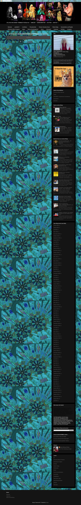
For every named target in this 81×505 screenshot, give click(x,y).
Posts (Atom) (30, 40)
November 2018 (57, 273)
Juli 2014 (55, 340)
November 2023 (57, 233)
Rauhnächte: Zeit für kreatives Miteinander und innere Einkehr (65, 197)
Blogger (47, 502)
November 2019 (57, 265)
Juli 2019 (55, 267)
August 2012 (56, 375)
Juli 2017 (55, 294)
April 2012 (56, 381)
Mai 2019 (55, 269)
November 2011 (57, 392)
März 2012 (56, 383)
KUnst (55, 470)
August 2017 (56, 292)
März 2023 (56, 244)
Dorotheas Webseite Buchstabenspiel (61, 438)
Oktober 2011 (56, 394)
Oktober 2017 (56, 287)
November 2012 (57, 369)
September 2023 (57, 237)
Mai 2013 (55, 361)
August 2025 (56, 227)
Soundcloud (56, 98)
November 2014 (57, 336)
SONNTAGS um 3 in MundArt (65, 108)
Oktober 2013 (56, 354)
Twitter (55, 94)
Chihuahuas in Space (58, 461)
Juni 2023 (56, 242)
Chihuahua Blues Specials (59, 92)
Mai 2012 (55, 379)
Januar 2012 (56, 388)
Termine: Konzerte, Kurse (44, 27)
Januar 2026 (56, 225)
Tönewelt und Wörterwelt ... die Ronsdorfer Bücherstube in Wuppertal (65, 141)
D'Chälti (55, 463)
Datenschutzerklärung (10, 497)
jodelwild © (17, 27)
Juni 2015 (56, 327)
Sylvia (23, 29)
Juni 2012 (56, 377)
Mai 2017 (55, 298)
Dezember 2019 (57, 263)
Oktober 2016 (56, 304)
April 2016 (56, 315)
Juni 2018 (56, 277)
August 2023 (56, 240)
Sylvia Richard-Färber (64, 447)
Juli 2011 (55, 400)
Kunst (42, 29)
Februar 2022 (56, 248)
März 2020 (56, 260)
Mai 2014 (55, 344)
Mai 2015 (55, 329)
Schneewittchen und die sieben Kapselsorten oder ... (65, 165)
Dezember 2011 (57, 390)
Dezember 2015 (57, 323)
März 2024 (56, 231)
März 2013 (56, 365)
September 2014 (57, 338)
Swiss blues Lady (57, 478)
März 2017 (56, 302)
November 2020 (57, 258)
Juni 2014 (56, 342)
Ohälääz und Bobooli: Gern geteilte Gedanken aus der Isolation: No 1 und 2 (66, 213)
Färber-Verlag (55, 27)
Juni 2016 (56, 310)
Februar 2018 (56, 281)
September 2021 (57, 254)
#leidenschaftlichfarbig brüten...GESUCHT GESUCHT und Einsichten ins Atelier (66, 204)
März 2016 (56, 317)
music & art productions (58, 472)
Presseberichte (33, 27)
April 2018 (56, 279)
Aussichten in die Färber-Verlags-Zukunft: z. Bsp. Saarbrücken (65, 188)
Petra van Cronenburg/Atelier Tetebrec (61, 440)
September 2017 (57, 290)
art (54, 457)
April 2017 (56, 300)
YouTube (63, 29)
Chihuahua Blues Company (14, 29)
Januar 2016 (56, 321)
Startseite (10, 27)
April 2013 (56, 363)
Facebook (56, 29)
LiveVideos (24, 27)
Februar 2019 (56, 271)
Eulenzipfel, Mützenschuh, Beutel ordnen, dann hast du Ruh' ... (65, 180)
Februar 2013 (56, 367)
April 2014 (56, 346)
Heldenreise (56, 467)
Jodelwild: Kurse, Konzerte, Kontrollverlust (64, 173)
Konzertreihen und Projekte (67, 27)
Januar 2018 (56, 283)
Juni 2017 (56, 296)
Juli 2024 (55, 229)
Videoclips (56, 484)
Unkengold (48, 29)
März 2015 (56, 331)
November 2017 (57, 285)
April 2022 (56, 246)
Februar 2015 (56, 333)
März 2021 (56, 256)
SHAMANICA (56, 476)
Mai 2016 (55, 313)
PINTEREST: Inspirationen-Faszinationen (62, 96)
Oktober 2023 (56, 235)
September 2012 (57, 373)
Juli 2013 (55, 358)
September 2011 (57, 396)
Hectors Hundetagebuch (33, 29)
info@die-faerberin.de (61, 55)
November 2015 (57, 325)
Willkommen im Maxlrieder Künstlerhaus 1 (64, 158)
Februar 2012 (56, 386)
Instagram (69, 29)
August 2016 (56, 308)
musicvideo (56, 474)
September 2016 (57, 306)
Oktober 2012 (56, 371)
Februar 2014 (56, 348)
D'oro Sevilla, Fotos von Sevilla (60, 436)
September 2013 (57, 356)
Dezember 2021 (57, 250)
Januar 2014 (56, 350)
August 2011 (56, 398)
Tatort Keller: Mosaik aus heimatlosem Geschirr (64, 150)
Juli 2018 (55, 275)
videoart (55, 482)
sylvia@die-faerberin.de (58, 56)
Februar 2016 (56, 319)
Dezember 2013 (57, 352)
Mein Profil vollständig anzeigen (65, 448)
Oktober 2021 (56, 252)
